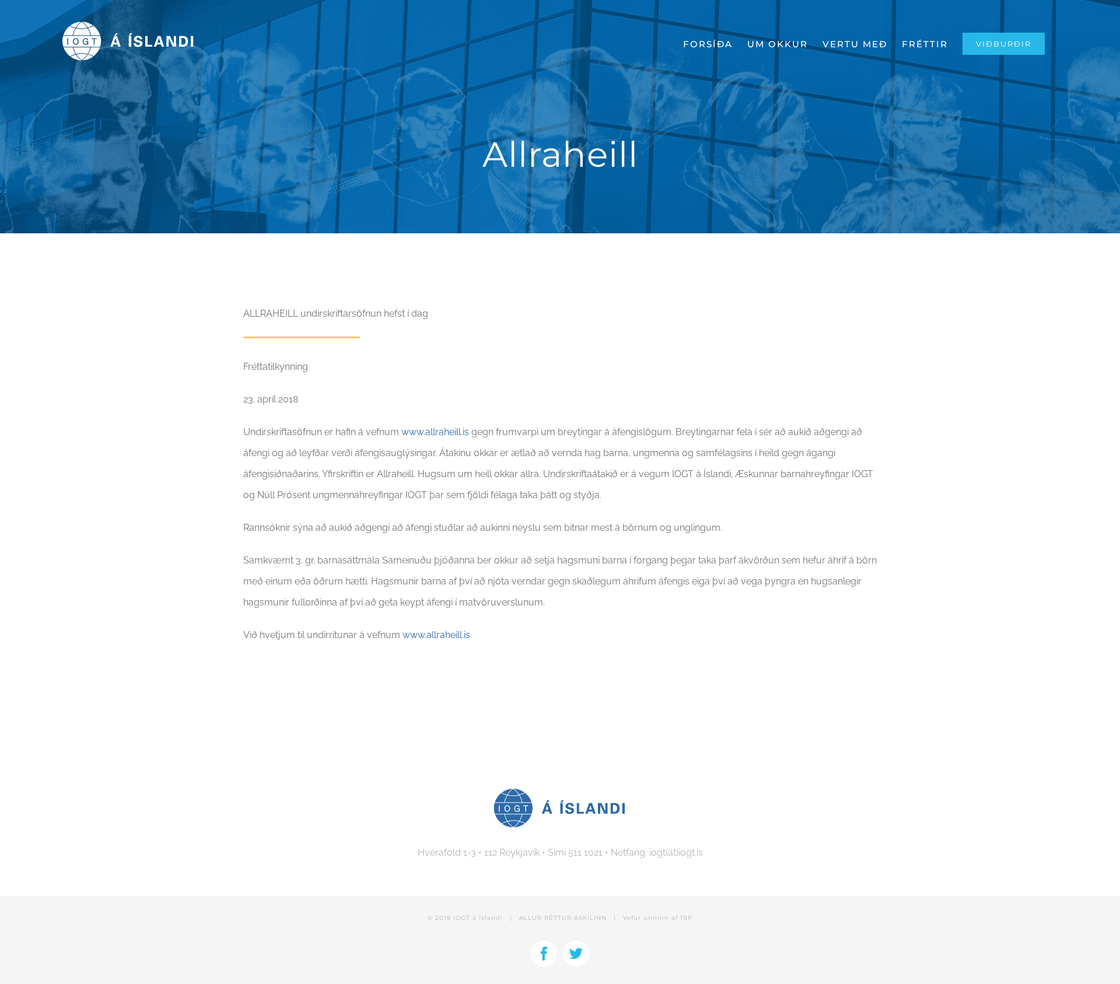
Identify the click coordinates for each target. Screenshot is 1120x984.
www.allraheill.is (435, 431)
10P (686, 918)
